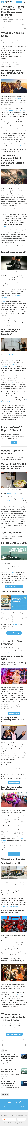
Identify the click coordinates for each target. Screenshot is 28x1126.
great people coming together (11, 907)
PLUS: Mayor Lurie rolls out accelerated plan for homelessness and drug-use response (10, 1061)
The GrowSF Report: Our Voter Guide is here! (8, 1082)
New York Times (8, 226)
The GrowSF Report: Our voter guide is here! (8, 1070)
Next (23, 1045)
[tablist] (5, 1050)
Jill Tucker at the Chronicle (14, 401)
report (4, 301)
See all (4, 1094)
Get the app (21, 1119)
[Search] (25, 1050)
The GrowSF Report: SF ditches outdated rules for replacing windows (9, 1056)
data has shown (10, 382)
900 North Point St (12, 493)
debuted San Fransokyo (13, 951)
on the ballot (10, 355)
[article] (14, 1060)
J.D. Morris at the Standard (15, 146)
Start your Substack (10, 1119)
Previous (6, 1045)
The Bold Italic (7, 652)
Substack (6, 1123)
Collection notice (22, 1115)
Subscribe (19, 2)
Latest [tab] (6, 1050)
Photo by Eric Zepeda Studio (14, 489)
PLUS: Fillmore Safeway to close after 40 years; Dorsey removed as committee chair (10, 1086)
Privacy (11, 1115)
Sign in (25, 2)
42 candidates (17, 99)
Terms (15, 1115)
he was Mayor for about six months (15, 110)
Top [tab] (3, 1050)
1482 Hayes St (15, 625)
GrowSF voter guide (9, 572)
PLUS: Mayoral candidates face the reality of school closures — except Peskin (10, 1073)
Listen (24, 24)
